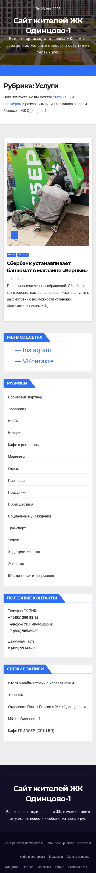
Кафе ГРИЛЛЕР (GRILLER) (31, 731)
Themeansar (83, 843)
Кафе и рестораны (24, 445)
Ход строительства (24, 552)
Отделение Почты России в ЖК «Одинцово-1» (47, 707)
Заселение (17, 409)
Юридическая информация (31, 576)
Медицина (16, 457)
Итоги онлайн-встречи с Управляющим (41, 683)
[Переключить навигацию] (88, 70)
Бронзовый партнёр (25, 397)
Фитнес (28, 867)
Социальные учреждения (29, 516)
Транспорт (17, 528)
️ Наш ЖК (15, 695)
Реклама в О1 (77, 867)
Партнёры (16, 480)
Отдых (13, 469)
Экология (16, 564)
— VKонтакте (33, 361)
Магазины (44, 867)
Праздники (17, 492)
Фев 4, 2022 (19, 279)
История (15, 433)
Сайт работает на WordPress (24, 843)
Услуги (23, 254)
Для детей (12, 867)
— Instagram (32, 350)
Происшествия (20, 504)
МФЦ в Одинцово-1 (24, 719)
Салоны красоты (78, 856)
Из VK (11, 254)
